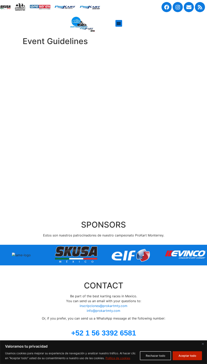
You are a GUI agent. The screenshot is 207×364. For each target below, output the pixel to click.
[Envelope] (189, 7)
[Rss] (200, 7)
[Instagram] (178, 7)
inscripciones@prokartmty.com (103, 306)
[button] (118, 23)
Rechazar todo (155, 355)
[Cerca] (202, 343)
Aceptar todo (187, 355)
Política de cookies (118, 358)
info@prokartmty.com (103, 311)
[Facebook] (167, 7)
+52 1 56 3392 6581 (103, 333)
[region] (103, 352)
